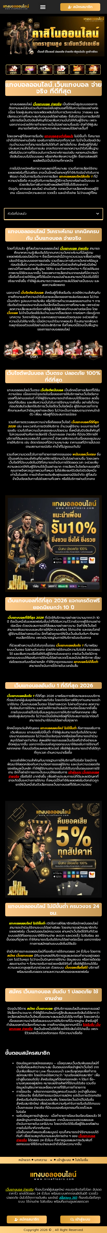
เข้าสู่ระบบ (64, 1160)
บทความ (41, 1160)
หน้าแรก (24, 1160)
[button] (42, 7)
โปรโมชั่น (81, 1160)
